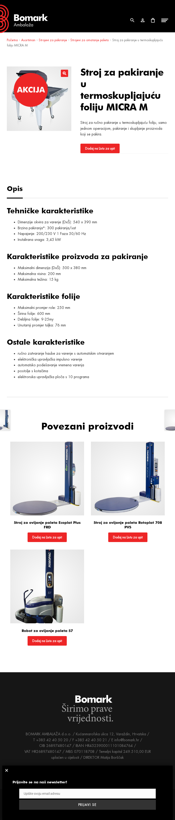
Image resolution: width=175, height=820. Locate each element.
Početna (12, 40)
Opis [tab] (15, 188)
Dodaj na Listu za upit (100, 148)
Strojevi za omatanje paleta (89, 40)
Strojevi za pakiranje (53, 40)
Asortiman (28, 40)
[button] (64, 73)
